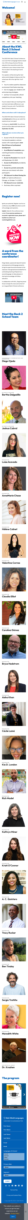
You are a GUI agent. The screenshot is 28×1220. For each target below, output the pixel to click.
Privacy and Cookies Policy (14, 1195)
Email (6, 1143)
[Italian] (14, 1157)
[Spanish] (14, 1159)
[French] (14, 1154)
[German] (14, 1156)
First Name (7, 1126)
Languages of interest (11, 1151)
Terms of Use (14, 1190)
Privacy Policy (15, 1213)
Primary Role (8, 1164)
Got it (13, 1216)
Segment (7, 1172)
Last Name (7, 1134)
